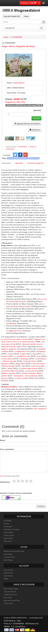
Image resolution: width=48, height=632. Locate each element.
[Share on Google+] (25, 155)
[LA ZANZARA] (9, 138)
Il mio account (8, 570)
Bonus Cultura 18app (11, 589)
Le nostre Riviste (9, 557)
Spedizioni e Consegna (11, 529)
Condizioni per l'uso (10, 594)
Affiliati (6, 579)
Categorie (10, 28)
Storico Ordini (8, 573)
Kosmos (4, 378)
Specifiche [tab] (19, 163)
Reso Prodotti (8, 538)
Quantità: (37, 110)
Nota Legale (8, 598)
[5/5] (31, 481)
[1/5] (14, 481)
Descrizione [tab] (6, 163)
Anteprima (35, 130)
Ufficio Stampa (8, 532)
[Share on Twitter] (15, 155)
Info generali (8, 526)
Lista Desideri (8, 576)
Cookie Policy (8, 603)
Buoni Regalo (8, 560)
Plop (36, 378)
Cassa (26, 16)
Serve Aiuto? (8, 541)
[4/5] (27, 481)
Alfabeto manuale (8, 373)
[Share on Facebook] (20, 155)
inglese (4, 349)
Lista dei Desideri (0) (12, 16)
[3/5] (22, 481)
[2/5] (18, 481)
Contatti (6, 523)
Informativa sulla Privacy (12, 600)
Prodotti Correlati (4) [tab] (35, 163)
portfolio (42, 349)
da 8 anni (11, 158)
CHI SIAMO (7, 521)
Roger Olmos (8, 46)
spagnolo (12, 349)
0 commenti (22, 147)
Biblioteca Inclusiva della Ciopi (14, 551)
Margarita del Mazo (25, 46)
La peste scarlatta (21, 378)
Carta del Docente (10, 592)
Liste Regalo (8, 554)
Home (6, 37)
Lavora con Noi (9, 535)
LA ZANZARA (17, 37)
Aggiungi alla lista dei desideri (28, 123)
